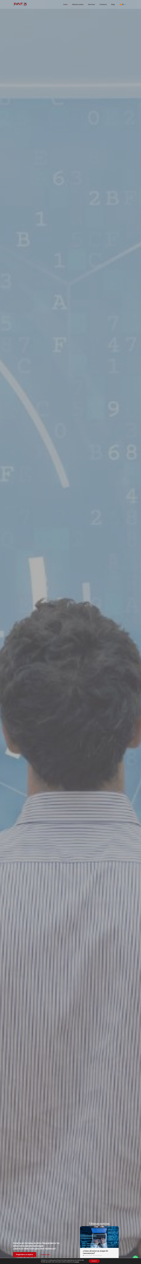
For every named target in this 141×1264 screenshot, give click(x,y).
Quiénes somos (77, 4)
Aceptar (94, 1261)
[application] (125, 4)
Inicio (65, 4)
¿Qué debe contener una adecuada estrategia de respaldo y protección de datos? (98, 1253)
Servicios (91, 4)
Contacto (103, 4)
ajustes (76, 1262)
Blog (113, 4)
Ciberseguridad (99, 1257)
